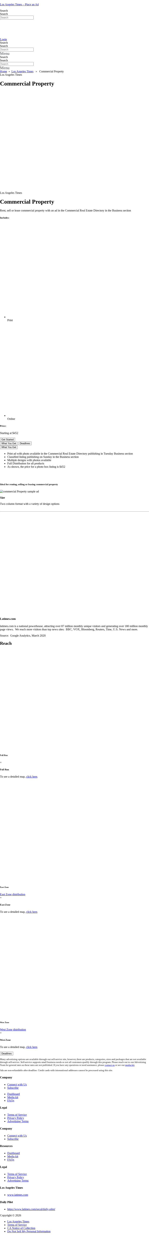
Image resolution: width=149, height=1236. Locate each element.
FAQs (10, 1100)
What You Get (8, 443)
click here (31, 776)
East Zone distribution (12, 894)
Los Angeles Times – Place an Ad (19, 4)
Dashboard (13, 1094)
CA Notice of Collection (21, 1228)
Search (4, 10)
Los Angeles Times (22, 71)
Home (3, 71)
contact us (110, 1065)
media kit (129, 1065)
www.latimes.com (17, 1194)
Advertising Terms (18, 1121)
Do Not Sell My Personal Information (29, 1231)
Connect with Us (17, 1084)
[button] (74, 54)
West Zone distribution (13, 1029)
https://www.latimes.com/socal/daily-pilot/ (31, 1209)
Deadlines (25, 443)
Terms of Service (17, 1114)
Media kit (12, 1097)
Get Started (7, 439)
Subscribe (13, 1087)
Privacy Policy (15, 1118)
